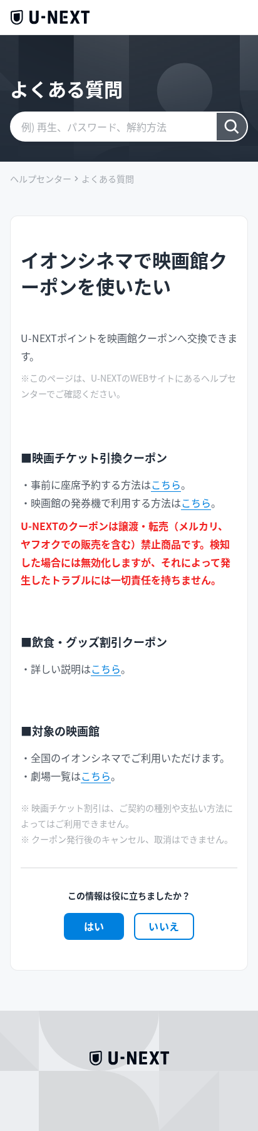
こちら (166, 484)
